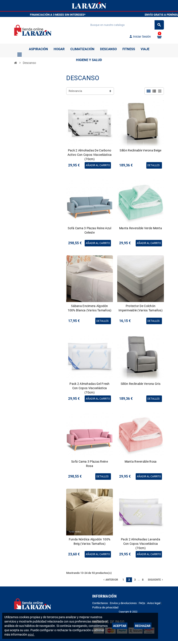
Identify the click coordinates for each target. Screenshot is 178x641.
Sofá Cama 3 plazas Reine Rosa (89, 464)
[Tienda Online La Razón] (32, 30)
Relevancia (75, 91)
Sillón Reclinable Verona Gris (140, 383)
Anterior (110, 579)
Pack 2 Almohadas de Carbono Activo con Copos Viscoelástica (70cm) (90, 155)
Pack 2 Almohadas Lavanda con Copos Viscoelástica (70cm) (140, 544)
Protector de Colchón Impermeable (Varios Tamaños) (141, 308)
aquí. (31, 634)
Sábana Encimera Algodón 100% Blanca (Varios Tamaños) (90, 308)
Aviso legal (153, 603)
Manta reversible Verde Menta (140, 228)
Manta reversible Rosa (141, 461)
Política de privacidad (105, 607)
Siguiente (156, 579)
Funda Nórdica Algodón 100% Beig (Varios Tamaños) (89, 541)
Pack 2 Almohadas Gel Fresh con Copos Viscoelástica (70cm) (89, 388)
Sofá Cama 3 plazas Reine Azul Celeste (89, 230)
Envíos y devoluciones (123, 603)
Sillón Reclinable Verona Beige (140, 150)
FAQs (142, 603)
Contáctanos (100, 603)
